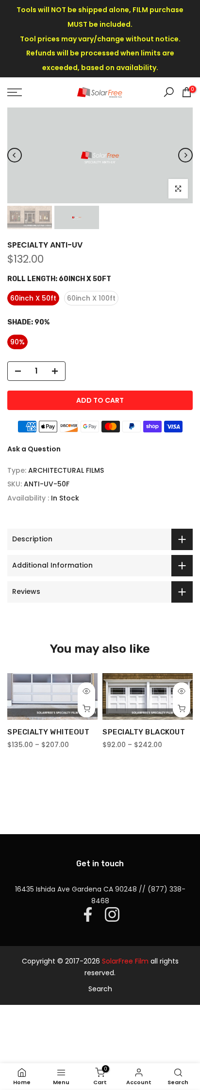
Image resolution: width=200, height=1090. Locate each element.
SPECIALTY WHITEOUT (48, 732)
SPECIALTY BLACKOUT (143, 732)
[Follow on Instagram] (112, 914)
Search (100, 989)
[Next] (185, 155)
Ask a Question (34, 449)
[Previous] (14, 155)
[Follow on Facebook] (88, 914)
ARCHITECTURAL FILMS (66, 470)
